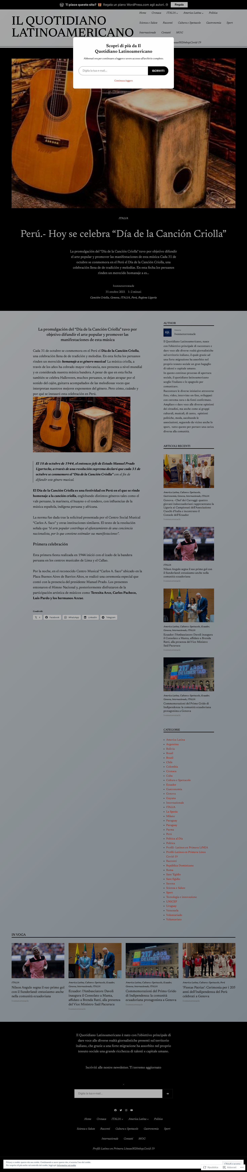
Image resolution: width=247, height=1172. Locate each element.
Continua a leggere (123, 81)
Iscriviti (158, 70)
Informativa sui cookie (66, 1165)
